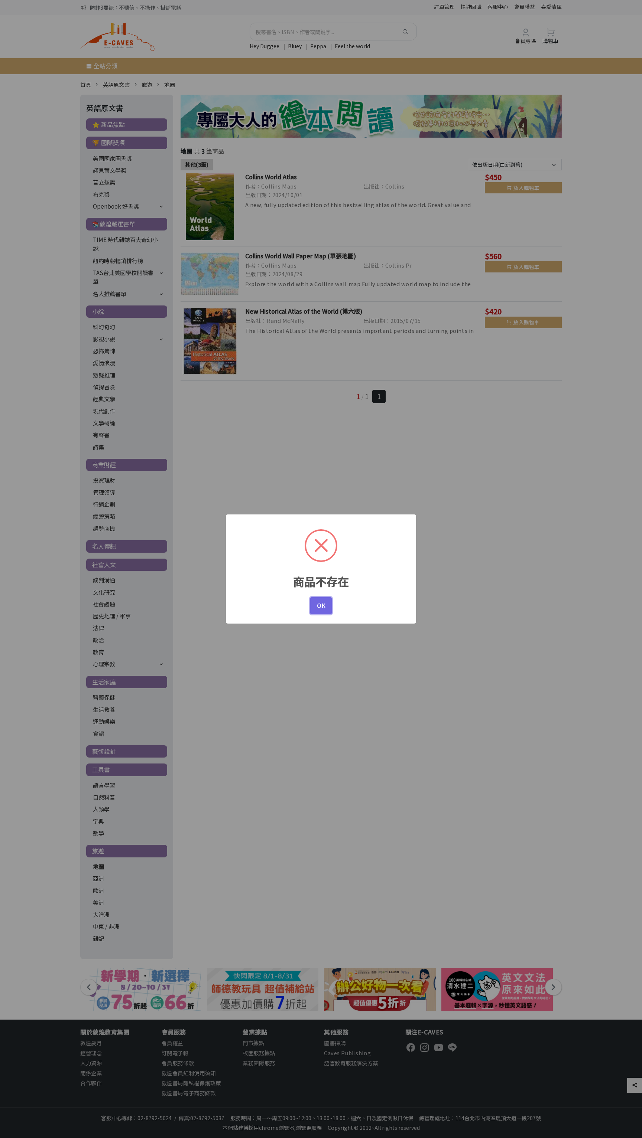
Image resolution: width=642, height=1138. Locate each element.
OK (321, 605)
